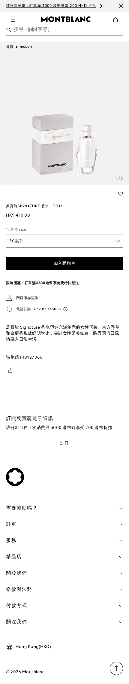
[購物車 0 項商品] (118, 24)
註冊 (64, 443)
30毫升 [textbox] (16, 241)
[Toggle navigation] (13, 19)
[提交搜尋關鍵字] (8, 29)
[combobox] (64, 31)
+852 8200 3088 (46, 309)
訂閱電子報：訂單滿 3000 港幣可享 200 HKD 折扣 (51, 6)
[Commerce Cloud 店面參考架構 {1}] (65, 19)
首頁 (10, 47)
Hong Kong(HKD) (33, 647)
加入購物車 (65, 263)
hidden (26, 47)
